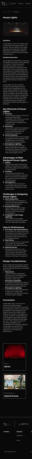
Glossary (9, 11)
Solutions (19, 431)
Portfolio (6, 431)
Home (4, 11)
